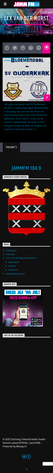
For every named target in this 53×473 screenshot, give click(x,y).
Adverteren (13, 262)
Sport (25, 60)
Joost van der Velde (13, 96)
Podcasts (10, 254)
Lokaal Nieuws (11, 60)
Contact (12, 265)
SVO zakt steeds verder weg (27, 78)
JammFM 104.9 (26, 168)
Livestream (11, 250)
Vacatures (13, 269)
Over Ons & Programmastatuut (21, 257)
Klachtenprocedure (15, 273)
